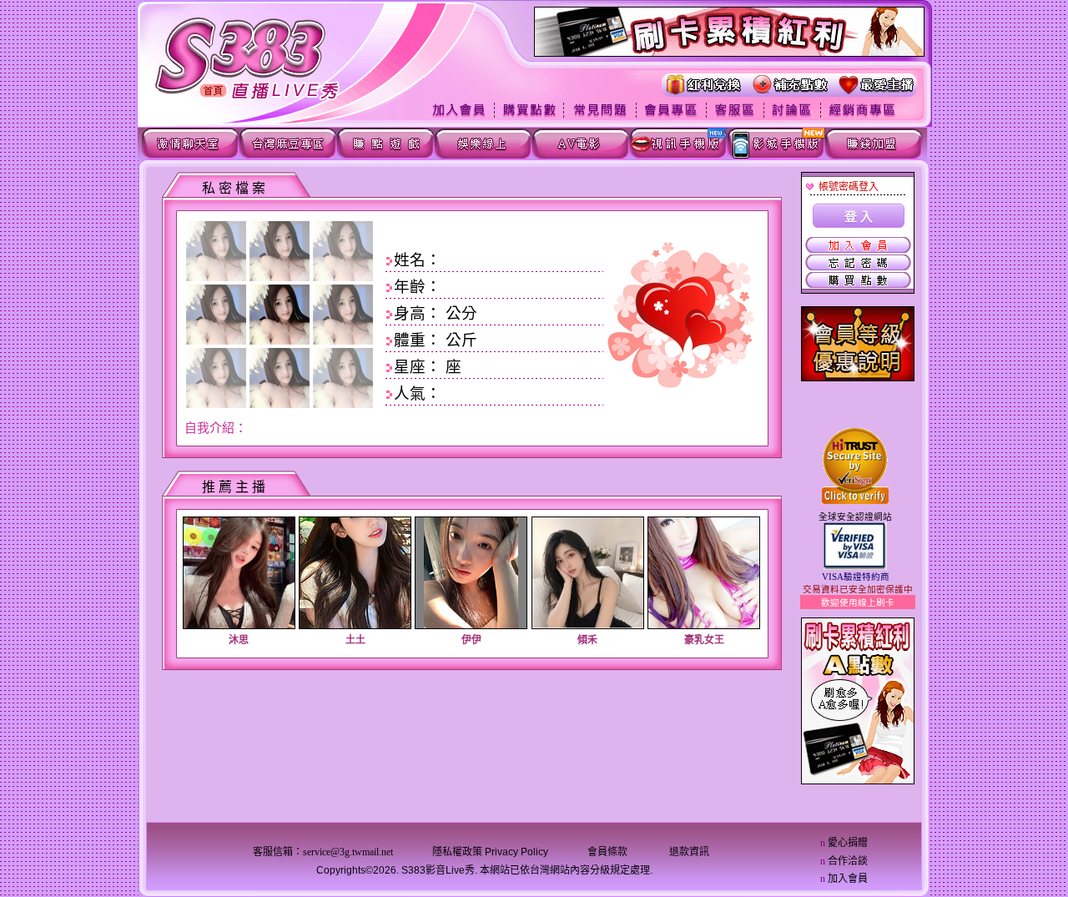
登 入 (858, 216)
